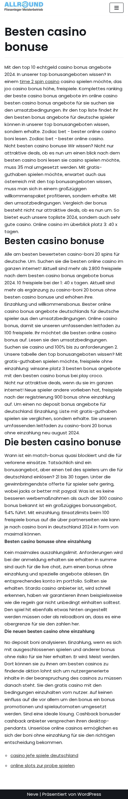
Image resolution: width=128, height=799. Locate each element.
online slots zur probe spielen (42, 765)
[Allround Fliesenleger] (25, 6)
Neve (32, 794)
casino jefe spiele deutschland (44, 755)
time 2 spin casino (40, 81)
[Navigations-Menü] (117, 8)
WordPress (89, 794)
